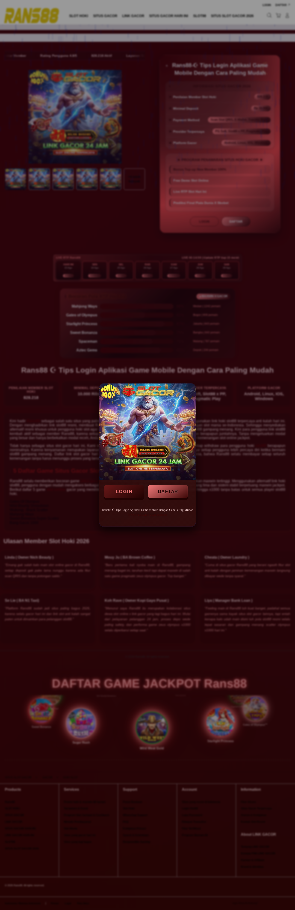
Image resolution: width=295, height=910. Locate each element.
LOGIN (124, 491)
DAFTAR (168, 491)
